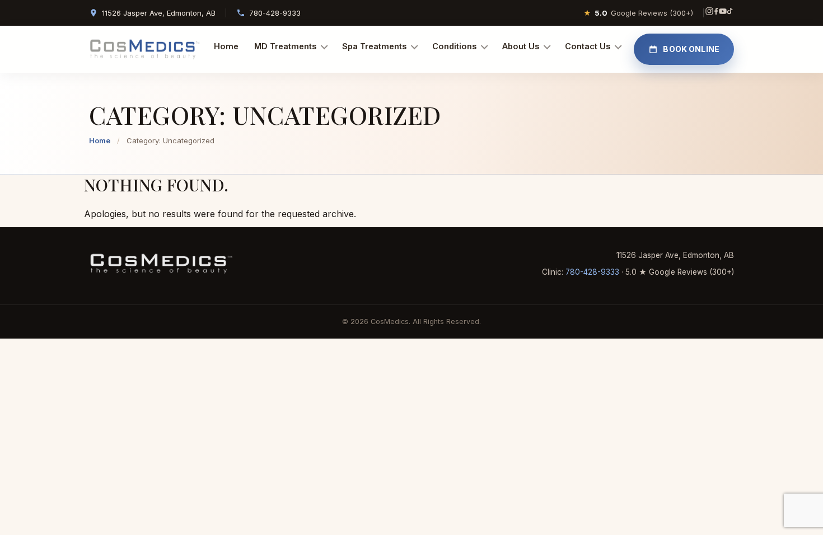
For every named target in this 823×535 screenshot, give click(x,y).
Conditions (454, 46)
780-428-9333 (275, 12)
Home (226, 46)
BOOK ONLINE (691, 49)
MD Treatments (285, 46)
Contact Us (587, 46)
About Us (520, 46)
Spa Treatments (374, 46)
